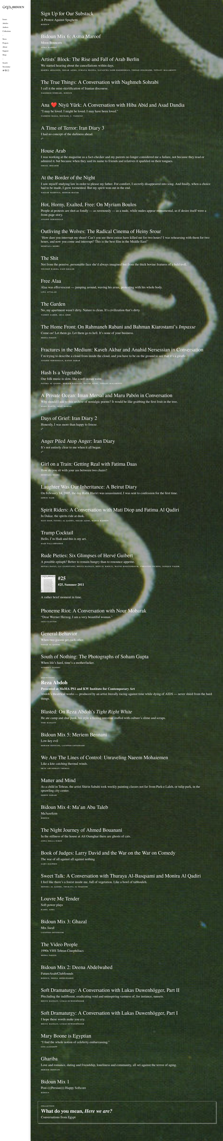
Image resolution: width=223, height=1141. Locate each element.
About (5, 47)
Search (5, 62)
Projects (5, 43)
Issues (5, 19)
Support (5, 51)
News (5, 39)
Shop (4, 54)
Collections (7, 31)
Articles (5, 23)
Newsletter (6, 66)
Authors (5, 27)
